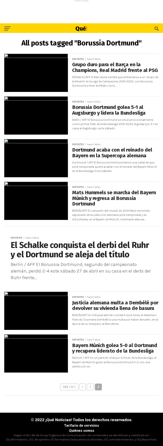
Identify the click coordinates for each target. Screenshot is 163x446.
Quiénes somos (81, 431)
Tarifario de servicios (81, 425)
